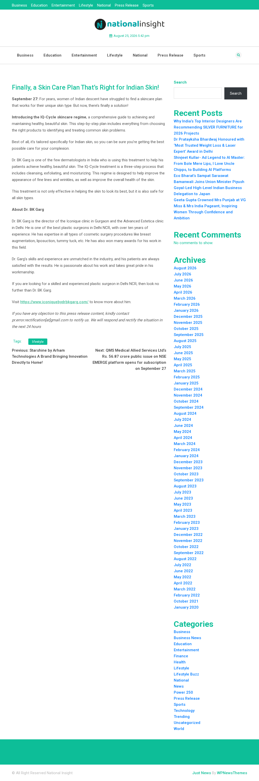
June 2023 (183, 498)
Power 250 (183, 692)
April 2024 (183, 437)
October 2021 (186, 601)
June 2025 (183, 353)
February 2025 (187, 377)
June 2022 (183, 571)
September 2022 (189, 553)
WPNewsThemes (232, 773)
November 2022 (188, 540)
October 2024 (186, 401)
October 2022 (186, 546)
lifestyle (38, 342)
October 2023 (186, 474)
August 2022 (185, 559)
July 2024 (182, 419)
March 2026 (185, 298)
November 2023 (188, 468)
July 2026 (182, 274)
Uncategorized (187, 722)
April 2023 (183, 510)
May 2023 (182, 504)
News (179, 686)
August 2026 (185, 268)
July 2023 (182, 492)
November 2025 (188, 322)
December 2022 (188, 534)
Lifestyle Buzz (186, 674)
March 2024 (185, 443)
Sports (148, 5)
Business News (187, 638)
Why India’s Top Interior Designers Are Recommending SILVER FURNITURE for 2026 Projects (208, 127)
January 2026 (186, 310)
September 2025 (189, 334)
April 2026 (183, 292)
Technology (184, 710)
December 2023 (188, 462)
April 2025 (183, 365)
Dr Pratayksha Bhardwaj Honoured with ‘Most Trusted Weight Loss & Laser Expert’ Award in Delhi (209, 145)
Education (39, 5)
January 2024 (186, 456)
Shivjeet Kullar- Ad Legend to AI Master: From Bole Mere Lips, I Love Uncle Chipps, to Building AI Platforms (209, 163)
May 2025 (182, 359)
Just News (201, 773)
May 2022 (182, 577)
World (179, 728)
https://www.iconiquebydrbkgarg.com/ (54, 302)
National (104, 5)
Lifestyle (86, 5)
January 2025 (186, 383)
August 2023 (185, 486)
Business (19, 5)
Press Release (127, 5)
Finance (181, 656)
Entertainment (63, 5)
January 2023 (186, 528)
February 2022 (187, 595)
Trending (182, 716)
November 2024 (188, 395)
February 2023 (187, 522)
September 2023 (189, 480)
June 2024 (183, 425)
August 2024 (185, 413)
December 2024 (188, 389)
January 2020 (186, 607)
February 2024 (187, 450)
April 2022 (183, 583)
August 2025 (185, 341)
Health (180, 662)
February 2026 (187, 304)
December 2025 (188, 316)
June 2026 (183, 280)
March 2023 (185, 516)
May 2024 (182, 431)
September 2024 (189, 407)
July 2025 (182, 347)
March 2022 (185, 589)
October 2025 (186, 328)
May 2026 (182, 286)
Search (180, 82)
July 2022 (182, 565)
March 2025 (185, 371)
